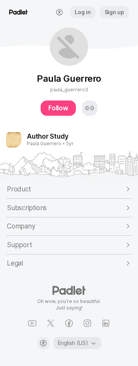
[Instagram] (87, 323)
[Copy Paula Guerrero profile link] (89, 108)
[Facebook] (69, 323)
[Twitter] (50, 323)
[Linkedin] (105, 323)
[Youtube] (32, 323)
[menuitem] (59, 12)
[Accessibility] (43, 343)
